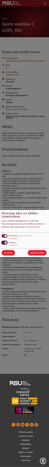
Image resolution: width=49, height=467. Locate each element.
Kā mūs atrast (25, 456)
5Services (12, 245)
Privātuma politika (26, 432)
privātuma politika (32, 227)
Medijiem (25, 448)
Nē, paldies (8, 253)
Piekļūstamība (25, 444)
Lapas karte (25, 460)
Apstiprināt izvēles (37, 253)
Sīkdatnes (26, 440)
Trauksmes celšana (25, 436)
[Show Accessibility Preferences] (43, 461)
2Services (12, 238)
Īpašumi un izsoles (25, 452)
